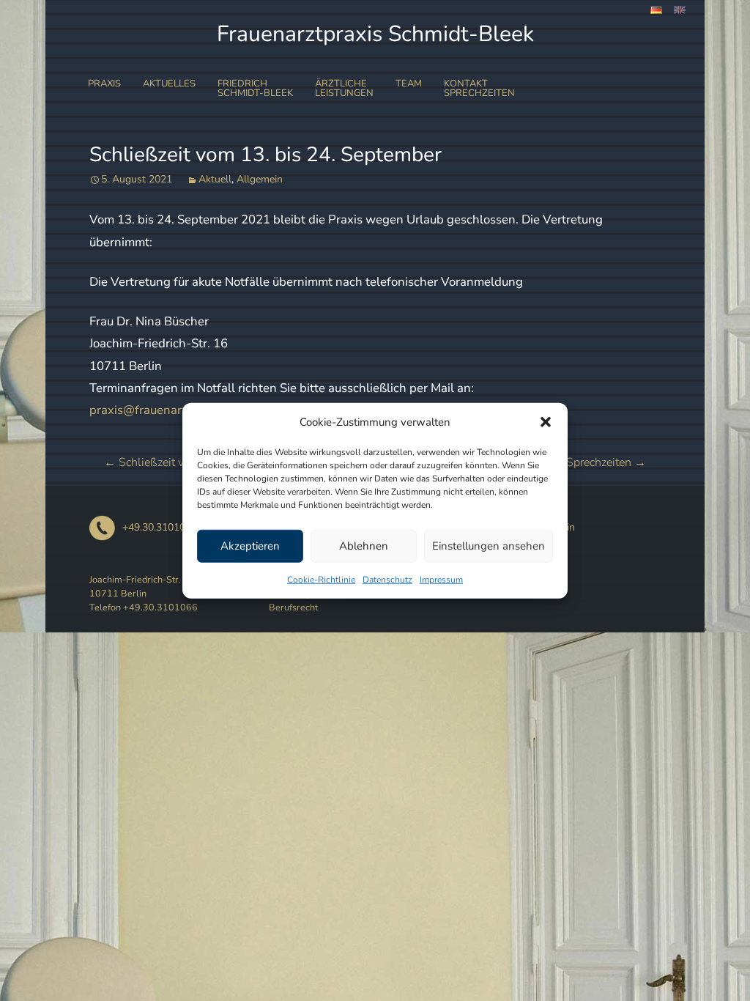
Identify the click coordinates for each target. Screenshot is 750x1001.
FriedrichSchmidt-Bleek (255, 88)
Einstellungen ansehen (488, 546)
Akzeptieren (250, 546)
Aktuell (214, 179)
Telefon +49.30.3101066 (143, 607)
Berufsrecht (293, 607)
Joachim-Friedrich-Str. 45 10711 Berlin (142, 586)
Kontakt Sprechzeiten (479, 88)
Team (409, 83)
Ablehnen (363, 546)
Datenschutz (387, 579)
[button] (545, 422)
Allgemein (260, 179)
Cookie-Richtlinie (321, 579)
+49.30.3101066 (159, 527)
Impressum (441, 579)
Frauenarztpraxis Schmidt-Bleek (375, 34)
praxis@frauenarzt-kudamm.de (175, 410)
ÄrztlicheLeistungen (344, 88)
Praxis (104, 83)
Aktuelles (169, 83)
